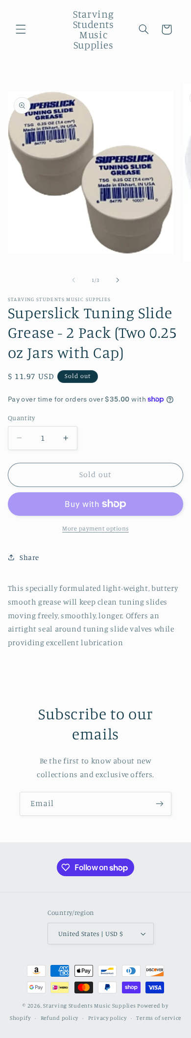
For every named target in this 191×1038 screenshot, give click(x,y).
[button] (20, 29)
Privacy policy (107, 1017)
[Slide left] (73, 280)
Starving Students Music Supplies (89, 1005)
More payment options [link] (95, 528)
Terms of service (158, 1017)
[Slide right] (117, 280)
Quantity (21, 418)
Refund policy (60, 1017)
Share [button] (29, 557)
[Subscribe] (159, 804)
